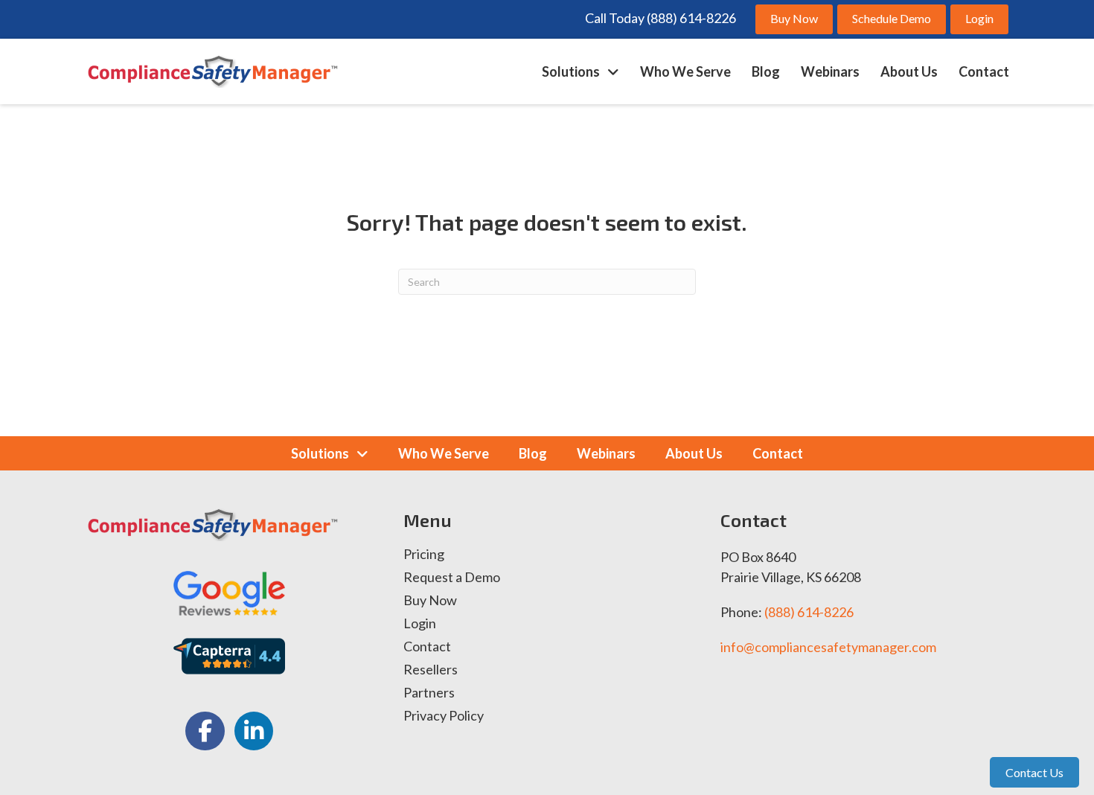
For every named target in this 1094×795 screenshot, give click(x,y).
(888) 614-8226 (809, 612)
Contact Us (1034, 772)
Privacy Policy (443, 716)
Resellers (430, 669)
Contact (427, 646)
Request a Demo (451, 577)
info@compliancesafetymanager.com (828, 647)
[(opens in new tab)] (229, 591)
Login (419, 623)
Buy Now (430, 600)
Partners (429, 693)
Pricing (423, 554)
